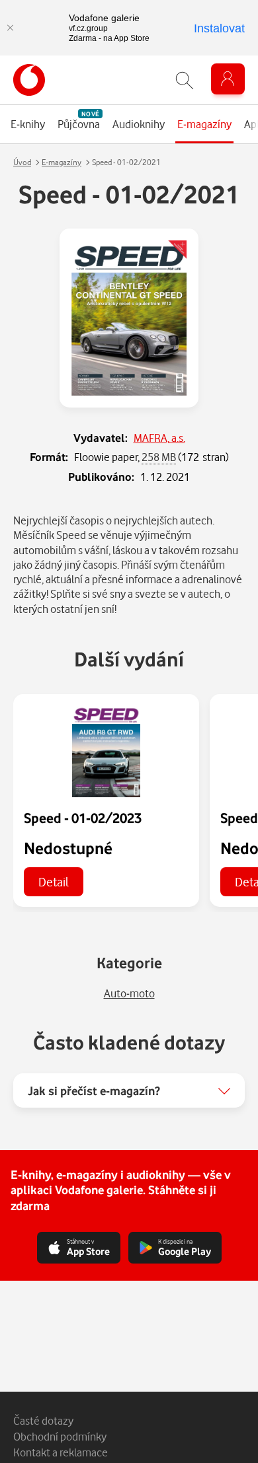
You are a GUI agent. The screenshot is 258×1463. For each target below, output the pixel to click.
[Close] (10, 28)
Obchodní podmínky (60, 1436)
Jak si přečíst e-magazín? (94, 1090)
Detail (53, 881)
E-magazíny (61, 162)
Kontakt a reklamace (60, 1452)
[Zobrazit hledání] (184, 80)
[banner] (29, 80)
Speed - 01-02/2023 (83, 817)
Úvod (22, 162)
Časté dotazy (43, 1420)
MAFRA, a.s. (159, 438)
